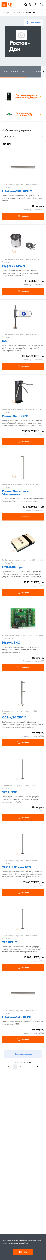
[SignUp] (35, 4)
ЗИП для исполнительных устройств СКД (18, 560)
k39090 (35, 786)
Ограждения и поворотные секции (15, 184)
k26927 (35, 935)
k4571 (37, 409)
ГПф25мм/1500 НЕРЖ (17, 1017)
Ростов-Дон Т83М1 (15, 416)
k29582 (40, 560)
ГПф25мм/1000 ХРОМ (17, 191)
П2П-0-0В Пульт (13, 567)
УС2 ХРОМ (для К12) (16, 867)
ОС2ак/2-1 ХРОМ (14, 717)
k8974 (34, 184)
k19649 (40, 635)
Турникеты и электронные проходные (17, 409)
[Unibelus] (10, 5)
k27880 (35, 860)
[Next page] (37, 1067)
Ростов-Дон (7, 187)
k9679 (34, 334)
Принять (23, 1252)
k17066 (35, 1010)
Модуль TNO (11, 643)
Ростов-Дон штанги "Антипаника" (15, 493)
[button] (17, 130)
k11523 (34, 711)
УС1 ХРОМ (9, 942)
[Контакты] (30, 4)
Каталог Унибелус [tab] (15, 72)
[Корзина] (41, 4)
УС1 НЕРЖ (9, 792)
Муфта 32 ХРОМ (13, 266)
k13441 (34, 259)
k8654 (37, 484)
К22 (4, 341)
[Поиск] (25, 4)
